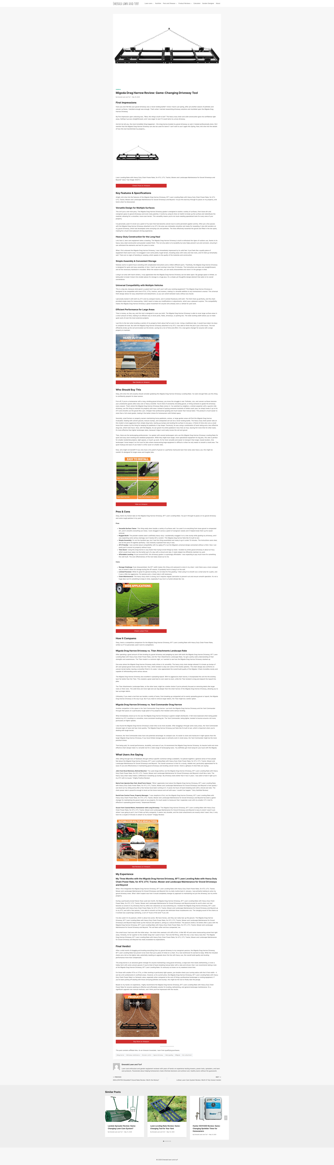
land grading (169, 1055)
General (118, 89)
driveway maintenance (133, 1055)
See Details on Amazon (141, 382)
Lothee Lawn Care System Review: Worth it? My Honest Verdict (198, 1078)
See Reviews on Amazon (141, 867)
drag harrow (120, 1055)
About (218, 3)
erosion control (146, 1055)
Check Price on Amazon (141, 185)
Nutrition (158, 3)
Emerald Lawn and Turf (124, 97)
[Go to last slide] (108, 1117)
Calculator (196, 3)
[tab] (163, 1141)
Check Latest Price (141, 631)
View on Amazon (141, 504)
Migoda (177, 1055)
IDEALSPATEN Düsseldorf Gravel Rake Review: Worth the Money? (136, 1078)
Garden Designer (208, 3)
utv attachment (187, 1055)
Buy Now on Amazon (141, 1041)
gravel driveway (158, 1055)
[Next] (225, 1117)
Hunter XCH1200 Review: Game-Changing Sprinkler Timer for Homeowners (206, 1128)
